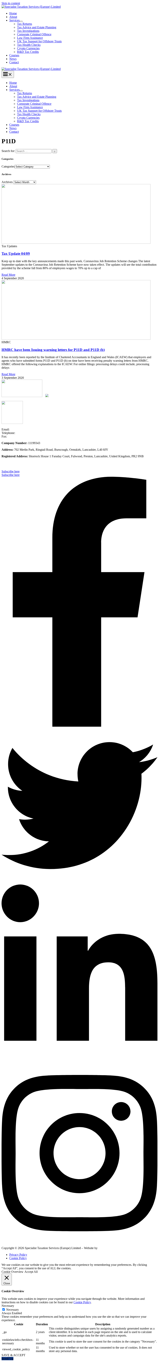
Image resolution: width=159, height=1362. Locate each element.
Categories (8, 166)
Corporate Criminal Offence (34, 34)
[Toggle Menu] (21, 21)
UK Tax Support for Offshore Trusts (39, 41)
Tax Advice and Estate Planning (36, 27)
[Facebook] (79, 725)
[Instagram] (79, 1241)
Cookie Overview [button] (12, 1271)
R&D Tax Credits (28, 51)
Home (13, 13)
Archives (7, 182)
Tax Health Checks (29, 44)
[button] (79, 471)
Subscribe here (11, 475)
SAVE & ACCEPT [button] (13, 1355)
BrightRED (106, 1248)
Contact (14, 62)
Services (14, 20)
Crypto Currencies (28, 48)
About (13, 16)
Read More (8, 274)
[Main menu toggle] (8, 74)
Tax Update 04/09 (16, 253)
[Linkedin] (79, 1062)
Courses (14, 55)
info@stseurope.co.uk (23, 429)
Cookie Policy (18, 1258)
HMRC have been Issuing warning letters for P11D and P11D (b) (53, 350)
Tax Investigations (28, 30)
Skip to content (11, 3)
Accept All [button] (31, 1271)
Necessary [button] (8, 1305)
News (12, 58)
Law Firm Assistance (30, 37)
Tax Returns (24, 23)
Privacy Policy (18, 1254)
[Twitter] (79, 882)
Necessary (12, 1309)
